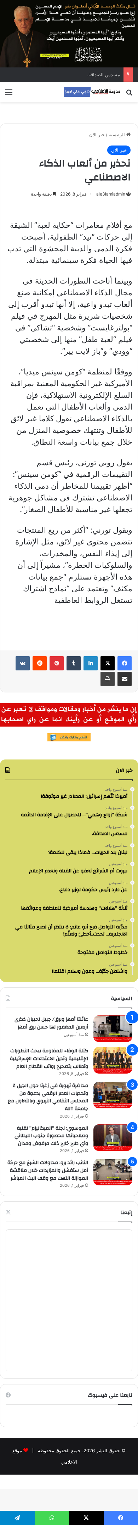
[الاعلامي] (92, 92)
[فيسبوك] (124, 663)
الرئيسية (117, 134)
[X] (107, 663)
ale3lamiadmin (110, 194)
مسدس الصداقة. (103, 74)
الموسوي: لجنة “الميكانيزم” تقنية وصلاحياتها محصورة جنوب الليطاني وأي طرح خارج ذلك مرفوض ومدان (51, 1136)
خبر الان (97, 134)
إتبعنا (126, 1212)
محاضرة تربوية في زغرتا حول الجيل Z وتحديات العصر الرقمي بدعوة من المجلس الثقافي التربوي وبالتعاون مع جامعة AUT (48, 1097)
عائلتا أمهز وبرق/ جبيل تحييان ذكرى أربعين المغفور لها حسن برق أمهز (51, 1023)
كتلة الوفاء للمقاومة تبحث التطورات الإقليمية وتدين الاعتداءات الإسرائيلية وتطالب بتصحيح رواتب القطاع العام (49, 1058)
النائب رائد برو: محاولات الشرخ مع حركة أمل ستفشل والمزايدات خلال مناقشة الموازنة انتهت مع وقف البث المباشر (47, 1170)
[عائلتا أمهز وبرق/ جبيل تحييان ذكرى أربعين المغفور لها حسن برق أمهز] (112, 1028)
